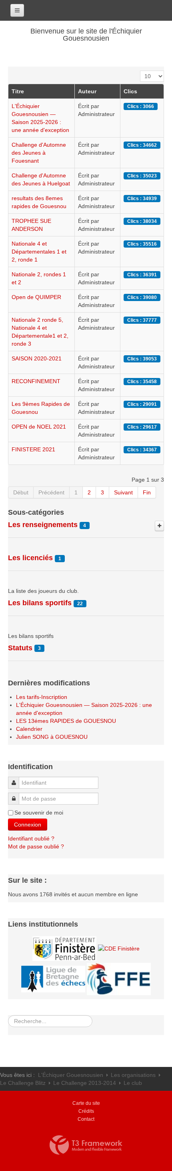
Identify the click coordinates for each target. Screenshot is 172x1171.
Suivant (123, 492)
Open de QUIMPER (36, 297)
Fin (147, 492)
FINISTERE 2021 (33, 449)
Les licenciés (30, 558)
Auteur (87, 91)
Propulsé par (86, 1145)
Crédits (86, 1111)
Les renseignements (43, 525)
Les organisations (133, 1075)
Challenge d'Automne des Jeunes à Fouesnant (39, 153)
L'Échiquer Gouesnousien (70, 1075)
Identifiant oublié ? (31, 838)
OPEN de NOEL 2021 (39, 426)
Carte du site (86, 1103)
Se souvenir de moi (38, 812)
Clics (130, 91)
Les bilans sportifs (40, 603)
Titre (18, 91)
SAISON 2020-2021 (37, 358)
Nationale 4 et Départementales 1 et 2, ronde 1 (39, 251)
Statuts (20, 648)
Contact (86, 1119)
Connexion (27, 824)
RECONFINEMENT (36, 381)
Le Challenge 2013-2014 (84, 1083)
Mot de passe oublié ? (36, 846)
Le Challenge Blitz (23, 1083)
